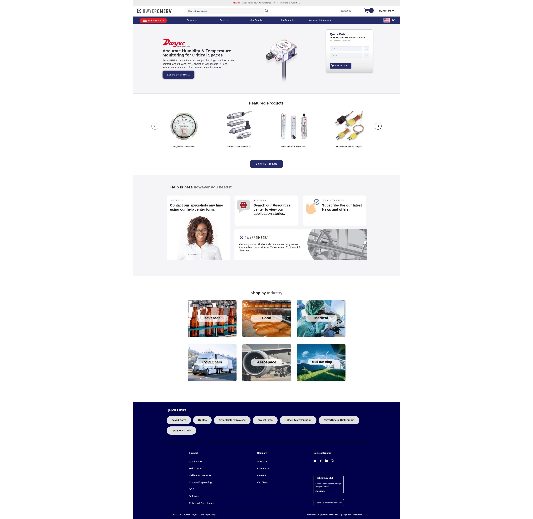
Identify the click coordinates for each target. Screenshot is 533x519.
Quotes (202, 420)
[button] (389, 20)
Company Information (320, 20)
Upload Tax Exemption (298, 420)
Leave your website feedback (329, 503)
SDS (191, 489)
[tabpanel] (266, 59)
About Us (262, 461)
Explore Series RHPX (178, 75)
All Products (154, 20)
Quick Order (196, 461)
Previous (154, 126)
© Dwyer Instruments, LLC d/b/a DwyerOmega (194, 515)
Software (194, 496)
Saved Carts (179, 420)
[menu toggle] (145, 20)
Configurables (288, 20)
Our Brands (256, 20)
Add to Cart (341, 66)
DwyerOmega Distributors (339, 420)
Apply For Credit (181, 430)
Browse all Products (266, 164)
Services (224, 20)
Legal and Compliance (352, 515)
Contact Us (345, 11)
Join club (320, 491)
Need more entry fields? (340, 41)
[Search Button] (266, 10)
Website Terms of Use (331, 515)
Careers (261, 475)
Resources (192, 20)
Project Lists (265, 420)
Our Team (262, 482)
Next (378, 126)
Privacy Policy (313, 515)
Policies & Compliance (201, 503)
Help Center (195, 468)
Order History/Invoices (232, 420)
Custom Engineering (200, 482)
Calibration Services (200, 475)
